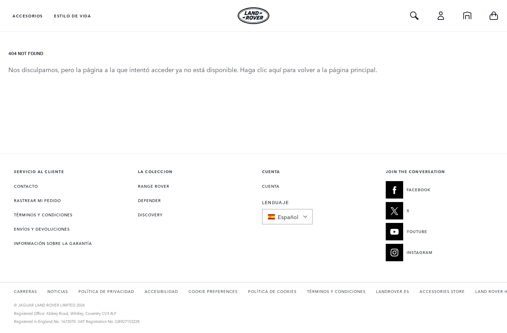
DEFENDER (149, 200)
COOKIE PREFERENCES (213, 291)
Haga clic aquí (260, 69)
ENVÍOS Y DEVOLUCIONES (42, 229)
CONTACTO (26, 186)
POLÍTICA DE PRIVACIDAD (106, 291)
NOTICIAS (57, 291)
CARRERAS (25, 291)
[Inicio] (467, 15)
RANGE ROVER (153, 186)
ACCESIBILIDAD (161, 291)
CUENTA (270, 186)
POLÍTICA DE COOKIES (272, 291)
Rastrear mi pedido (37, 200)
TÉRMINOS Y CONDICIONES (43, 215)
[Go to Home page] (254, 15)
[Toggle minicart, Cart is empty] (494, 15)
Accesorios (28, 16)
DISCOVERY (150, 215)
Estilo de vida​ (72, 16)
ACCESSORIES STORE (442, 291)
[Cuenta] (441, 15)
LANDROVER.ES (392, 291)
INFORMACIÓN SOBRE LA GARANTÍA (53, 243)
